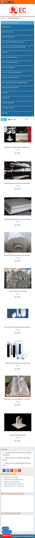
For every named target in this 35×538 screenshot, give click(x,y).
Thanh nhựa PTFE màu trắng (17, 291)
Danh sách (13, 119)
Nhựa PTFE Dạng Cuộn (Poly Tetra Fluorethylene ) (19, 255)
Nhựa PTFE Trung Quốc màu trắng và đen (17, 363)
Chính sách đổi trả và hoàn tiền (14, 486)
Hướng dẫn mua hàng (11, 477)
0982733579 (7, 535)
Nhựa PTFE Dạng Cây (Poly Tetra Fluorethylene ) (18, 183)
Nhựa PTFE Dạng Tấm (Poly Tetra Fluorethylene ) (18, 219)
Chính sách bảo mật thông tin (13, 484)
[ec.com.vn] (17, 10)
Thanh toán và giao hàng (12, 482)
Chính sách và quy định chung (13, 479)
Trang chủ (3, 18)
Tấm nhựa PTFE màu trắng (18, 435)
